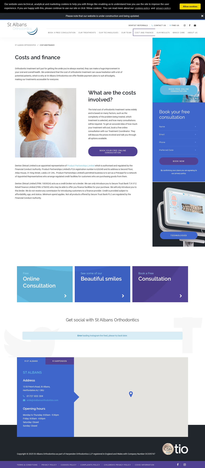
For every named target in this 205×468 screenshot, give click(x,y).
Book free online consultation (179, 90)
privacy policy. (180, 173)
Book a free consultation (62, 33)
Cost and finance (144, 33)
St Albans (32, 361)
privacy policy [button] (163, 8)
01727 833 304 (34, 396)
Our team (126, 33)
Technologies (178, 235)
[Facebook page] (178, 464)
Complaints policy (90, 465)
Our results (163, 33)
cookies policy (142, 8)
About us (192, 33)
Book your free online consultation (113, 151)
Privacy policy (49, 465)
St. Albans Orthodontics (25, 45)
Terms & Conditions (27, 465)
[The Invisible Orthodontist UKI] (181, 448)
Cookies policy (68, 465)
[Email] (194, 25)
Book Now (178, 161)
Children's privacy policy (117, 465)
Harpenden (60, 361)
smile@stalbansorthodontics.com (42, 400)
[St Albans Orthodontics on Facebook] (190, 25)
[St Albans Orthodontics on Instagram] (184, 25)
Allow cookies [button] (190, 6)
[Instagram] (184, 464)
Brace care (179, 33)
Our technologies (108, 33)
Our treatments (87, 33)
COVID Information (144, 465)
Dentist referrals (138, 25)
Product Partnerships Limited (81, 165)
